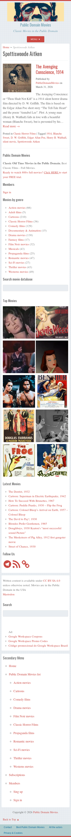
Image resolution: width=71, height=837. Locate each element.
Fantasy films (16, 239)
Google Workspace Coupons (25, 636)
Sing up (18, 792)
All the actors (55, 827)
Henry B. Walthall (56, 137)
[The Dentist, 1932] (52, 426)
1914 (49, 133)
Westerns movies (18, 271)
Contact (8, 827)
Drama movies (17, 235)
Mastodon (9, 594)
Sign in (7, 192)
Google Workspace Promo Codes (28, 641)
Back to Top (9, 819)
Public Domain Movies (35, 25)
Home (6, 47)
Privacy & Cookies (13, 833)
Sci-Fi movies (16, 262)
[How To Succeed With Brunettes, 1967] (19, 357)
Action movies (17, 207)
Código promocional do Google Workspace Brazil (38, 645)
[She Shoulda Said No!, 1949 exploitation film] (52, 323)
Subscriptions (17, 775)
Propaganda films (19, 253)
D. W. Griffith (18, 137)
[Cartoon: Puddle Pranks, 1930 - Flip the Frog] (19, 461)
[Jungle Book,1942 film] (19, 392)
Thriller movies (17, 267)
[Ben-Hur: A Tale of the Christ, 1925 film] (52, 392)
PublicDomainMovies (47, 83)
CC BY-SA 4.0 (51, 580)
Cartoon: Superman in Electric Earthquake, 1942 (37, 496)
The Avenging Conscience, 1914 (50, 69)
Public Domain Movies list (25, 674)
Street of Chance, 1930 (22, 546)
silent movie (9, 141)
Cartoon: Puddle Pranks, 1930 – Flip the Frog (35, 505)
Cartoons (14, 217)
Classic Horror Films (24, 133)
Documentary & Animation (25, 230)
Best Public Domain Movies (30, 827)
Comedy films (17, 226)
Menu (34, 39)
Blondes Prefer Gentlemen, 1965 (28, 523)
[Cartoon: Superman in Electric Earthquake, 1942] (52, 357)
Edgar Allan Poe (36, 137)
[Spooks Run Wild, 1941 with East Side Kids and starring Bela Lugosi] (52, 461)
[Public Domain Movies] (35, 19)
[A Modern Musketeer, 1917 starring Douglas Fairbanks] (19, 426)
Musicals (14, 249)
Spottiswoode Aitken (28, 141)
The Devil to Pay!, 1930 (23, 519)
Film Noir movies (19, 244)
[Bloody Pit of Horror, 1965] (19, 323)
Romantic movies (19, 258)
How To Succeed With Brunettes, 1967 (31, 501)
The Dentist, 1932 (19, 491)
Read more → (11, 126)
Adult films (15, 212)
